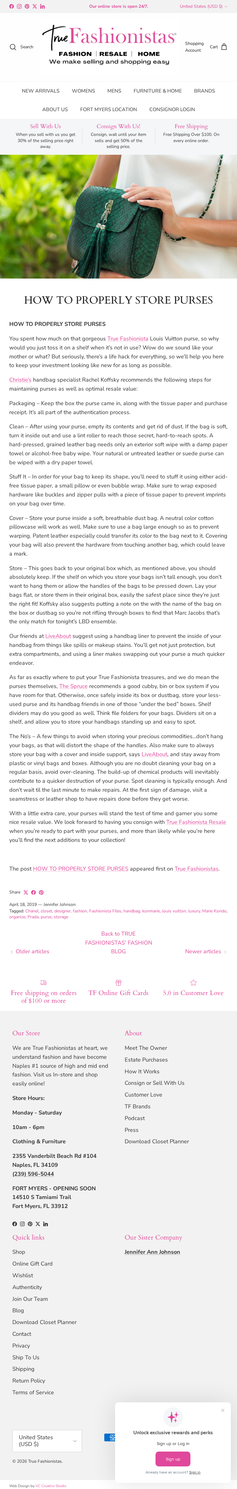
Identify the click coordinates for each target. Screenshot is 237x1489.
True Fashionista (127, 338)
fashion (80, 911)
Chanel (32, 911)
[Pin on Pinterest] (41, 892)
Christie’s (20, 379)
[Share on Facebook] (33, 892)
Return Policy (28, 1380)
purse (46, 917)
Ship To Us (26, 1357)
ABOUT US (55, 109)
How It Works (142, 1071)
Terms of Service (33, 1392)
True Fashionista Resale (196, 822)
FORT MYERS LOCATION (108, 109)
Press (132, 1130)
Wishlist (22, 1275)
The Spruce (73, 686)
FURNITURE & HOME (158, 91)
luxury (194, 911)
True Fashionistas (196, 868)
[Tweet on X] (25, 892)
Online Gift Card (32, 1263)
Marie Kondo (214, 911)
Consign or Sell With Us (155, 1083)
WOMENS (83, 91)
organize (17, 917)
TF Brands (138, 1106)
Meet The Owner (146, 1048)
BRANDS (204, 91)
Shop (18, 1252)
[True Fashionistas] (109, 47)
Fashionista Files (105, 911)
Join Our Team (30, 1299)
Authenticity (27, 1287)
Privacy (21, 1345)
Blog (18, 1310)
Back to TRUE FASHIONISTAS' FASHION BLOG (118, 942)
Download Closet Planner (157, 1141)
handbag (131, 911)
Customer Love (143, 1094)
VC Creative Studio (50, 1485)
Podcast (135, 1118)
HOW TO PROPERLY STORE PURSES (80, 868)
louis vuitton (174, 911)
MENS (114, 91)
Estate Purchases (146, 1059)
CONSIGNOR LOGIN (172, 109)
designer (62, 911)
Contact (21, 1334)
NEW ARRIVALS (41, 91)
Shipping (23, 1369)
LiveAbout (58, 636)
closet (46, 911)
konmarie (151, 911)
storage (61, 917)
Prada (33, 917)
